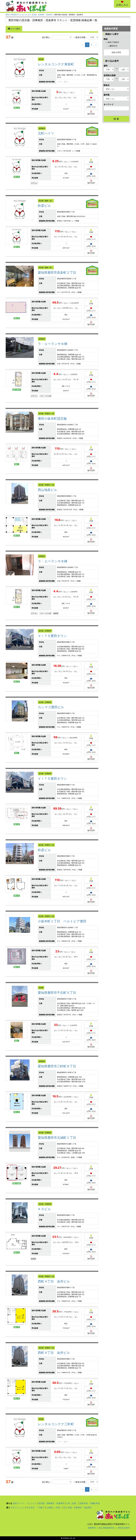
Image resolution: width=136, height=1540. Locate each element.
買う (8, 1507)
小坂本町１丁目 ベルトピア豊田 (62, 921)
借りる (9, 1503)
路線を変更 (116, 52)
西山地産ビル (47, 490)
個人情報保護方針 (107, 1528)
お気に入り (91, 100)
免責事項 (92, 1528)
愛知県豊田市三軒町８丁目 (57, 1066)
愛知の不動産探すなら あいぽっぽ (18, 15)
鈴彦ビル (44, 206)
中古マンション (18, 1507)
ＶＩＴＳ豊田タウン (52, 636)
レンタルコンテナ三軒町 (56, 1424)
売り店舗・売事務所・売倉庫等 (78, 1507)
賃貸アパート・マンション (25, 1503)
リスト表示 (15, 28)
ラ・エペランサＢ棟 (52, 344)
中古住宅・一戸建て (35, 1507)
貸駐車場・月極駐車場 (90, 1503)
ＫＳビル (44, 1209)
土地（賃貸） (72, 1503)
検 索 (116, 118)
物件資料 (91, 114)
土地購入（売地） (54, 1507)
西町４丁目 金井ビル (54, 1281)
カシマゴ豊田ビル (51, 707)
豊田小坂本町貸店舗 (52, 418)
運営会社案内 (124, 1528)
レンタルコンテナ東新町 (56, 64)
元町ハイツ (46, 133)
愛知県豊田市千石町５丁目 (57, 993)
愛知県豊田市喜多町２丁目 (57, 272)
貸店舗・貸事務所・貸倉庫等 (42, 15)
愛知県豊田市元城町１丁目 (57, 1138)
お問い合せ (91, 107)
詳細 (91, 93)
